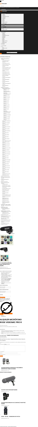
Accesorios (3, 17)
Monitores (3, 37)
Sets (3, 28)
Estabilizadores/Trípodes (5, 16)
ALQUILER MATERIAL (3, 13)
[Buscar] (1, 53)
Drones (3, 21)
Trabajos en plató (4, 29)
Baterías (3, 20)
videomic (3, 300)
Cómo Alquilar (4, 45)
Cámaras (3, 14)
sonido (1, 300)
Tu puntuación (2, 344)
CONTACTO (2, 49)
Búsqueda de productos (3, 52)
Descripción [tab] (2, 315)
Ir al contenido (2, 0)
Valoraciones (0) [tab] (3, 316)
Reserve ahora (3, 297)
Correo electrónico (2, 354)
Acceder (3, 25)
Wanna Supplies (4, 23)
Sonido (3, 19)
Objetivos (3, 33)
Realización (3, 18)
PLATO (2, 27)
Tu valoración (2, 351)
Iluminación (3, 15)
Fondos (3, 41)
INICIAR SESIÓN (3, 24)
